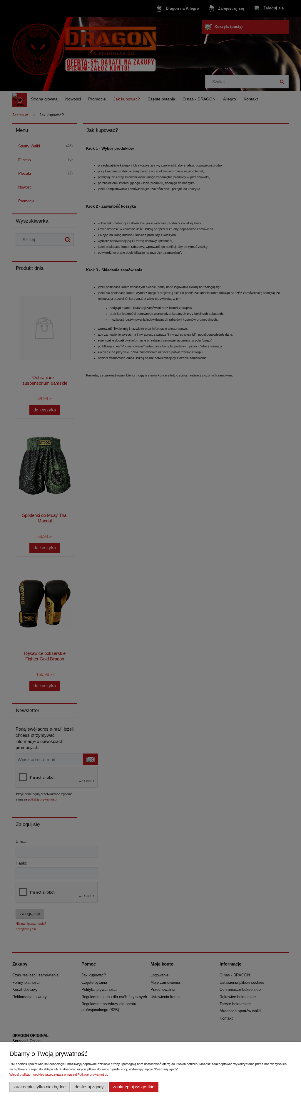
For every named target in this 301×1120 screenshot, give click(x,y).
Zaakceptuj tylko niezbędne (40, 1086)
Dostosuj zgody (89, 1086)
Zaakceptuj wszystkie (133, 1086)
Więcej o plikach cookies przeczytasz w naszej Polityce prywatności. (58, 1074)
